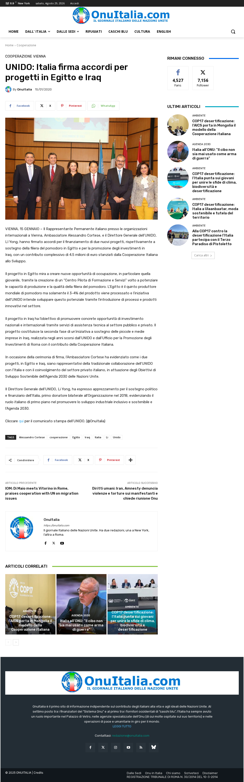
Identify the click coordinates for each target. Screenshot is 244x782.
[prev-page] (8, 642)
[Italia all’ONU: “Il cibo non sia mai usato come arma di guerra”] (81, 604)
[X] (54, 542)
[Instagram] (115, 747)
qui (21, 421)
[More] (131, 460)
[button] (233, 31)
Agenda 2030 (80, 615)
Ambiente (30, 611)
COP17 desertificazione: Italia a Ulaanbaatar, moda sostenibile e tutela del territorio (215, 211)
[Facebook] (45, 542)
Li (107, 437)
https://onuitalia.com (56, 525)
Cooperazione (26, 45)
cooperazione (59, 437)
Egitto (76, 437)
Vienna (39, 56)
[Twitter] (103, 747)
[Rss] (141, 747)
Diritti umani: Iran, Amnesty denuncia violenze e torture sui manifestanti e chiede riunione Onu (125, 493)
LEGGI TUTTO (122, 726)
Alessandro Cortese (32, 437)
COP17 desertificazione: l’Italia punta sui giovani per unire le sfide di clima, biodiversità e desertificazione (133, 621)
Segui (203, 70)
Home (9, 45)
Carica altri (201, 255)
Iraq (87, 437)
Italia (98, 437)
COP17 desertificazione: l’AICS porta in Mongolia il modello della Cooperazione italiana (30, 623)
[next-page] (16, 642)
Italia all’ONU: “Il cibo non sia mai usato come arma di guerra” (81, 625)
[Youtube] (62, 542)
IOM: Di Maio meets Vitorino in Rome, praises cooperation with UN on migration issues (41, 493)
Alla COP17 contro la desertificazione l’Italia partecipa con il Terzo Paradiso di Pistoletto (212, 237)
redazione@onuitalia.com (130, 735)
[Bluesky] (153, 747)
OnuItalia (24, 89)
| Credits (37, 772)
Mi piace (178, 70)
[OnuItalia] (9, 89)
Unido (117, 437)
